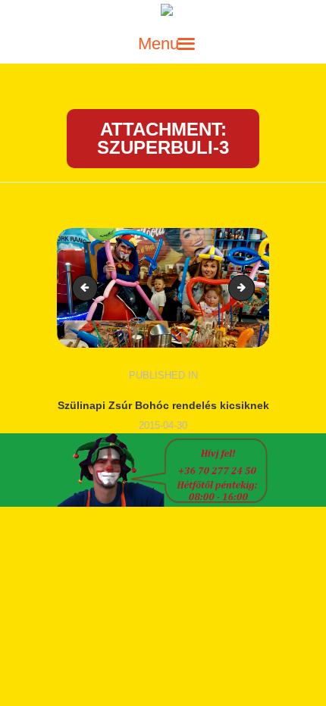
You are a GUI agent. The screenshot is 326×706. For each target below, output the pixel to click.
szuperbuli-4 (88, 287)
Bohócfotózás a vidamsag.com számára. (249, 287)
